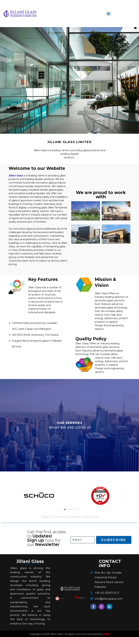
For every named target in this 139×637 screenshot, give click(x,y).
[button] (108, 13)
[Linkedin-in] (109, 607)
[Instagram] (101, 607)
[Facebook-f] (93, 607)
